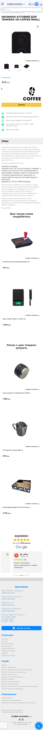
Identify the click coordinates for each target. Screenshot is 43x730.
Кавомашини (7, 698)
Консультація (7, 646)
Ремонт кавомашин (9, 667)
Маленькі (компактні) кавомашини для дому (18, 703)
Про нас (5, 641)
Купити (21, 105)
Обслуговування (8, 679)
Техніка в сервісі (8, 644)
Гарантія (5, 653)
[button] (31, 4)
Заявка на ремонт (8, 648)
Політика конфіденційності (12, 710)
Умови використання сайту (12, 712)
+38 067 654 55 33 (8, 593)
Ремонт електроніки (9, 674)
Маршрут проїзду (12, 130)
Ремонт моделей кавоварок (12, 689)
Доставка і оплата (8, 656)
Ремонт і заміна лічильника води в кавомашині (20, 686)
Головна (5, 639)
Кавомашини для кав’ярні (11, 700)
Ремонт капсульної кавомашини (14, 672)
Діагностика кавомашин (11, 682)
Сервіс (4, 665)
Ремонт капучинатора (10, 684)
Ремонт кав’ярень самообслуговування (17, 670)
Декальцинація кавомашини (13, 677)
